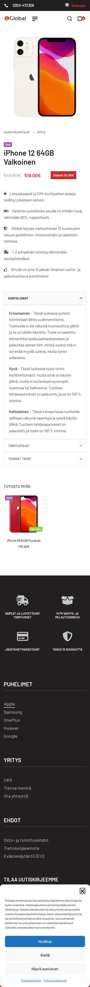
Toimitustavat (19, 445)
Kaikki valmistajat (17, 132)
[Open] (35, 18)
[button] (82, 890)
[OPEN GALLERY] (45, 77)
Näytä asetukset (45, 969)
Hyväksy (45, 941)
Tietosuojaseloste (54, 980)
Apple (41, 132)
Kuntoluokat (18, 298)
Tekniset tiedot (20, 458)
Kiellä (45, 955)
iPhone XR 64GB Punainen (24, 540)
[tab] (45, 298)
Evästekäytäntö (31, 980)
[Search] (69, 18)
